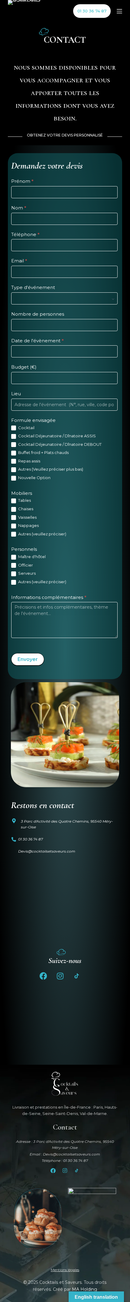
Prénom (22, 181)
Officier (25, 565)
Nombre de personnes (37, 314)
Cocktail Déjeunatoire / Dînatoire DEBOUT (59, 444)
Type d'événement (33, 287)
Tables (24, 500)
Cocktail (25, 427)
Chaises (25, 508)
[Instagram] (60, 976)
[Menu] (119, 11)
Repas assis (28, 461)
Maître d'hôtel (31, 556)
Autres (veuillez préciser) (41, 533)
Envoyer (28, 659)
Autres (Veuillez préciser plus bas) (50, 469)
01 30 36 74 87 (91, 10)
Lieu (16, 393)
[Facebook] (43, 976)
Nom (18, 208)
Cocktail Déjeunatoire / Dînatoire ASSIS (56, 435)
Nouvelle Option (33, 477)
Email (19, 261)
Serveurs (26, 573)
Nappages (28, 525)
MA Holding (84, 1289)
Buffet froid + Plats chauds (43, 452)
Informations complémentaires (48, 597)
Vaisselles (27, 517)
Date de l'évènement (37, 341)
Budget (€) (24, 367)
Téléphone (25, 234)
